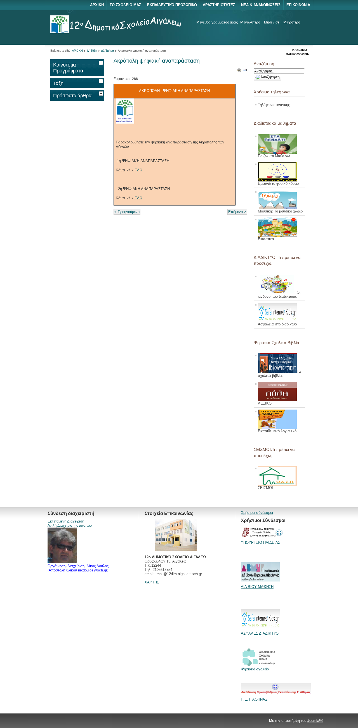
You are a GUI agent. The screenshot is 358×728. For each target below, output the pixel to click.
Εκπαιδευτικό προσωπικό (172, 5)
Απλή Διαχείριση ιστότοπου (70, 525)
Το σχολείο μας (125, 5)
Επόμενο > (237, 212)
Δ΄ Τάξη (92, 50)
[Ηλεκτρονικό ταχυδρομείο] (244, 71)
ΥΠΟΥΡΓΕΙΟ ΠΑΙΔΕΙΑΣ (260, 542)
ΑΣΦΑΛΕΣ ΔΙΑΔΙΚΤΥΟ (260, 633)
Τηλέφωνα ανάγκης (274, 105)
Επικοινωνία (298, 5)
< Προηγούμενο (127, 212)
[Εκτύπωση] (239, 71)
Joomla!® (315, 720)
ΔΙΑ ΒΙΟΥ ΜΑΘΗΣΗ (257, 587)
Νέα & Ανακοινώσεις (261, 5)
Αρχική (97, 5)
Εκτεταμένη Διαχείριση (66, 521)
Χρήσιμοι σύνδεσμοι (257, 512)
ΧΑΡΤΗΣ (152, 582)
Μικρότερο (291, 22)
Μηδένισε (271, 22)
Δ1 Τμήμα (107, 50)
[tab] (101, 62)
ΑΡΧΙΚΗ (77, 50)
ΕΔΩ (138, 170)
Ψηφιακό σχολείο (255, 669)
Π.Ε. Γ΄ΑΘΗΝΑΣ (254, 699)
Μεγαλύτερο (250, 22)
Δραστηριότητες (219, 5)
